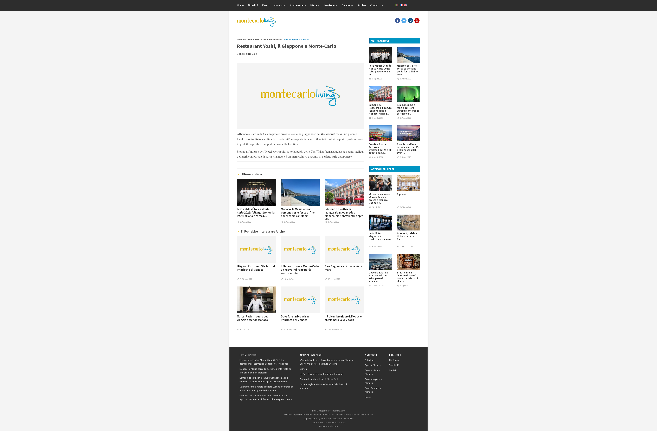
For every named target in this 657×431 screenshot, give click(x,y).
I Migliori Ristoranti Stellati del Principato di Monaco (256, 268)
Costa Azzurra (298, 5)
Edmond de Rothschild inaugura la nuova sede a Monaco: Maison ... (380, 109)
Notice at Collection (328, 426)
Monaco (278, 5)
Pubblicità (394, 365)
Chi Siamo (394, 359)
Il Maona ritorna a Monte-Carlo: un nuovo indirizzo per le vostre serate (300, 269)
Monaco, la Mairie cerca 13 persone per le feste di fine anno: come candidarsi (298, 212)
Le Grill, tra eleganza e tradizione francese (380, 236)
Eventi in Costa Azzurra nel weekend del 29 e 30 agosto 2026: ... (380, 148)
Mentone (329, 5)
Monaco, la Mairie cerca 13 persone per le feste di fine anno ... (407, 70)
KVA (332, 414)
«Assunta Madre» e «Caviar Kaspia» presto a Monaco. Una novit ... (379, 198)
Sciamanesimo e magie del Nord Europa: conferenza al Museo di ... (408, 109)
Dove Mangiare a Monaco (296, 39)
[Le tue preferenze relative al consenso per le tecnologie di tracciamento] (651, 425)
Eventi (265, 5)
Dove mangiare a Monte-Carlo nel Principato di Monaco (378, 277)
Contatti (375, 5)
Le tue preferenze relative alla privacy (328, 422)
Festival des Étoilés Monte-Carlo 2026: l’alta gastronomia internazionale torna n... (256, 212)
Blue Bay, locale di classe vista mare (343, 268)
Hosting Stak (350, 414)
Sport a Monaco (373, 365)
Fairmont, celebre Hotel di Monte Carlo (407, 236)
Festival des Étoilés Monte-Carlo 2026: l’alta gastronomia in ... (380, 70)
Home (240, 5)
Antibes (362, 5)
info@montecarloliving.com (332, 410)
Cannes (346, 5)
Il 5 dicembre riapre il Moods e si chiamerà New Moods (343, 318)
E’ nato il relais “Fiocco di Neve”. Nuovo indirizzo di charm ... (407, 277)
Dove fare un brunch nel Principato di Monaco (295, 318)
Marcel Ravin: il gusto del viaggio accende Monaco (252, 318)
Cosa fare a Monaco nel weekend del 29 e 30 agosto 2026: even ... (408, 148)
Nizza (313, 5)
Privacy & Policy (365, 414)
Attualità (253, 5)
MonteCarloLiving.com (331, 418)
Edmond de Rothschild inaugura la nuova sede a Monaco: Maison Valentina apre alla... (344, 214)
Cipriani (401, 194)
